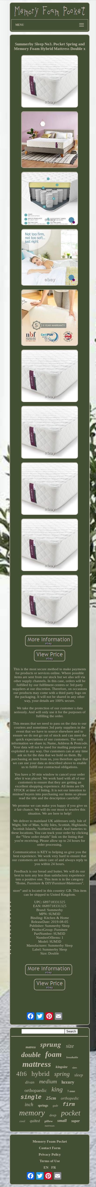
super (75, 1121)
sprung (50, 1044)
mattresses (50, 1125)
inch (29, 1104)
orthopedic (70, 1098)
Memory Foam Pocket (50, 1141)
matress (31, 1047)
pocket (70, 1113)
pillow (49, 1121)
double (31, 1054)
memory (32, 1112)
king (57, 1089)
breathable (72, 1057)
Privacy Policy (50, 1154)
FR (53, 1167)
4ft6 (21, 1073)
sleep (78, 1075)
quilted (35, 1121)
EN (46, 1167)
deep (52, 1115)
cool (22, 1121)
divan (29, 1082)
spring (62, 1074)
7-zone (71, 1091)
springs (43, 1105)
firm (69, 1104)
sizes (74, 1067)
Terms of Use (50, 1161)
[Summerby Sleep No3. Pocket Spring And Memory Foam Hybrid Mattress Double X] (50, 82)
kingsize (62, 1067)
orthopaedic (35, 1090)
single (31, 1097)
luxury (68, 1082)
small (62, 1120)
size (70, 1046)
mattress (36, 1064)
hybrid (40, 1073)
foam (53, 1054)
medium (48, 1081)
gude (55, 1105)
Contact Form (50, 1148)
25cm (51, 1098)
